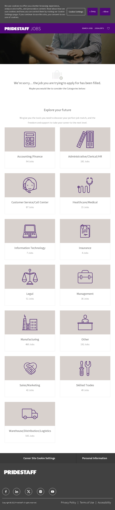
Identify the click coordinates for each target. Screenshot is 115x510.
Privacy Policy (68, 502)
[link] (23, 28)
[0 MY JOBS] (108, 28)
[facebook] (5, 491)
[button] (76, 11)
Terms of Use (87, 502)
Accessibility (104, 502)
